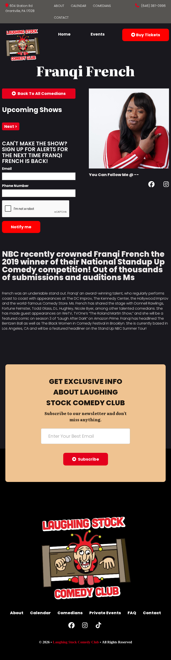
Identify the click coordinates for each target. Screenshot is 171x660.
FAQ (132, 613)
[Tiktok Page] (98, 626)
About (59, 6)
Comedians (102, 6)
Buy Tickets (147, 35)
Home (64, 34)
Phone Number (15, 185)
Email (7, 168)
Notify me (21, 227)
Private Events (105, 613)
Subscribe (87, 459)
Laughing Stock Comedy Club (76, 642)
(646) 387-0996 (153, 6)
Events (98, 34)
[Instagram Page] (166, 185)
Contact (61, 17)
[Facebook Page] (151, 185)
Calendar (78, 6)
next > (10, 126)
